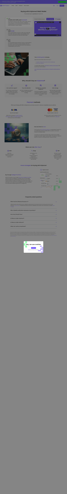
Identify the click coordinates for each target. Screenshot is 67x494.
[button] (33, 249)
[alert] (33, 247)
